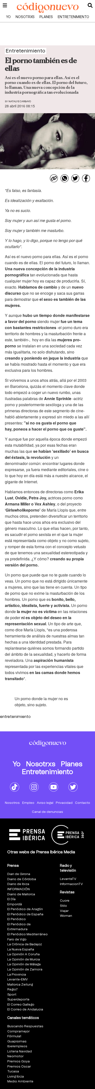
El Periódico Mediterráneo (27, 934)
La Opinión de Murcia (23, 959)
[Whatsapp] (64, 178)
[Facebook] (86, 178)
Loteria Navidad (19, 1051)
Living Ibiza (15, 1076)
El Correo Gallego (20, 1004)
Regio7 (12, 989)
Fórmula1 (14, 1036)
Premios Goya (18, 1061)
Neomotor (15, 1056)
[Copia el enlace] (54, 178)
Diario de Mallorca (21, 894)
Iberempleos (17, 1046)
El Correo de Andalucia (25, 1009)
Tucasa (13, 1071)
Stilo (63, 906)
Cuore (64, 900)
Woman (66, 916)
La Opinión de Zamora (24, 969)
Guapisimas (17, 1041)
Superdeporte (18, 999)
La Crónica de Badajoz (24, 944)
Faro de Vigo (17, 939)
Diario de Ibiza (18, 884)
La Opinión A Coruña (23, 954)
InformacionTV (71, 884)
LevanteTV (68, 879)
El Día (11, 899)
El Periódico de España (25, 914)
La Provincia (16, 974)
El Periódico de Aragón (25, 909)
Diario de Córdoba (21, 879)
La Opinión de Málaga (24, 964)
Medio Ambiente (20, 1081)
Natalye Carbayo (20, 101)
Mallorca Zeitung (20, 984)
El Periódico (16, 919)
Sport (11, 994)
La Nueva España (20, 949)
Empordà (14, 904)
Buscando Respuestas (25, 1026)
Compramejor (18, 1031)
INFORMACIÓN (18, 889)
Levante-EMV (17, 979)
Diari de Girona (18, 874)
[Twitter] (75, 178)
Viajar (64, 911)
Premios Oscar (19, 1066)
